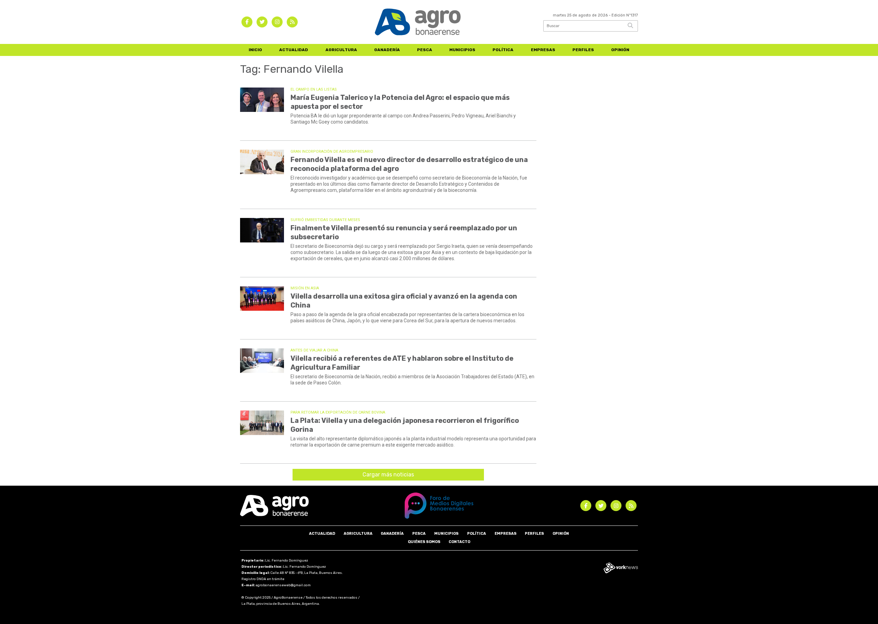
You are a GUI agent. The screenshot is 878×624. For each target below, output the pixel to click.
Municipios (462, 49)
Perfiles (583, 49)
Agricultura (341, 49)
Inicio (255, 49)
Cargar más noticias (388, 474)
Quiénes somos (424, 542)
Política (503, 49)
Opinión (620, 49)
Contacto (459, 542)
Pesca (424, 49)
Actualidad (293, 49)
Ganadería (387, 49)
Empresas (543, 49)
